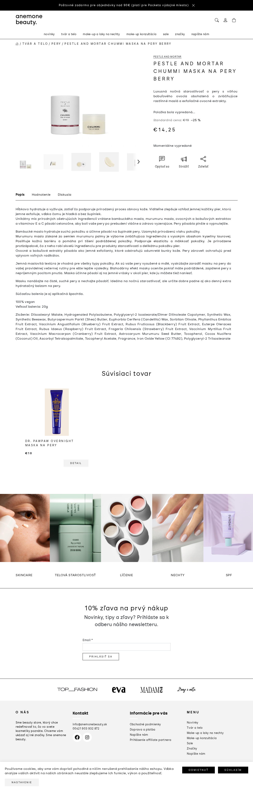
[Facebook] (77, 737)
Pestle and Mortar (167, 56)
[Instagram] (87, 737)
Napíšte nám (139, 734)
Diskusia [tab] (64, 194)
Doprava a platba (142, 729)
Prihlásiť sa (100, 656)
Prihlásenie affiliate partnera (150, 740)
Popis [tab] (20, 194)
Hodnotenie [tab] (41, 194)
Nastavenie (22, 782)
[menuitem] (49, 34)
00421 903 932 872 (86, 728)
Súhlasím (233, 770)
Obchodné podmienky (145, 724)
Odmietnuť (198, 770)
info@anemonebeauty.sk (90, 724)
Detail (76, 463)
